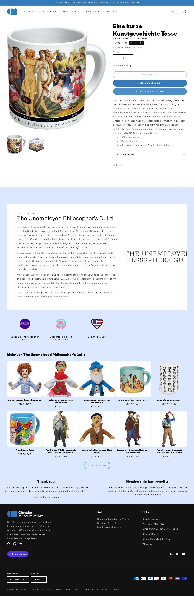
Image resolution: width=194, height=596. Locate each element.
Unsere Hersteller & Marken (156, 539)
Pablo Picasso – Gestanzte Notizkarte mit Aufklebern (169, 451)
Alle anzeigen (97, 465)
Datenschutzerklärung (74, 589)
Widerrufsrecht (57, 589)
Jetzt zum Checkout (150, 83)
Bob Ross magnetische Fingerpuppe (25, 400)
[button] (29, 11)
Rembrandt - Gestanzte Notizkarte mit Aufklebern (133, 451)
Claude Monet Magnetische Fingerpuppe (97, 401)
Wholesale (147, 544)
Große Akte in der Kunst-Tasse (133, 400)
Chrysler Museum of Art (23, 589)
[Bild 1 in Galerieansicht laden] (16, 144)
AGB (87, 589)
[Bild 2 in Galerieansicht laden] (36, 144)
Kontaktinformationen (110, 589)
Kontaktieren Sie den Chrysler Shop (160, 529)
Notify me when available (150, 91)
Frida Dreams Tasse (25, 450)
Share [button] (119, 165)
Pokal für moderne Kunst (169, 400)
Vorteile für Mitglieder (153, 524)
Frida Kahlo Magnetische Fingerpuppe (61, 401)
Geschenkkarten (150, 534)
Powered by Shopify (40, 589)
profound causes (62, 296)
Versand (116, 47)
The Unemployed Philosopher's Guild (130, 38)
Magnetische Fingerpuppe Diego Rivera (97, 451)
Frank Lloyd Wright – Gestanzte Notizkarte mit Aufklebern (61, 451)
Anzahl (116, 52)
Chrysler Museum (151, 519)
